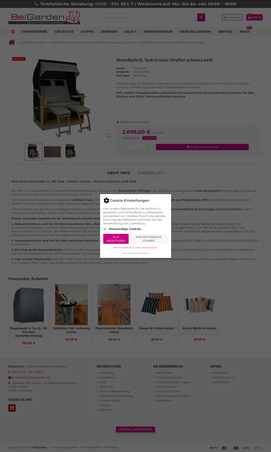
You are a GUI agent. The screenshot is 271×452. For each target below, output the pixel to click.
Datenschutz (129, 253)
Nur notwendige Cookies (148, 238)
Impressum (143, 253)
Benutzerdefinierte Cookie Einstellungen (135, 247)
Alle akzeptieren (116, 238)
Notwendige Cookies (125, 229)
